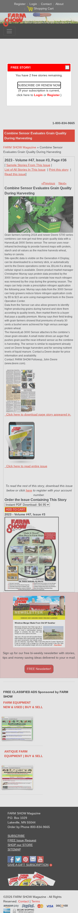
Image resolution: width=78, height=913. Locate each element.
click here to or (38, 95)
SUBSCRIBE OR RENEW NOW (39, 85)
